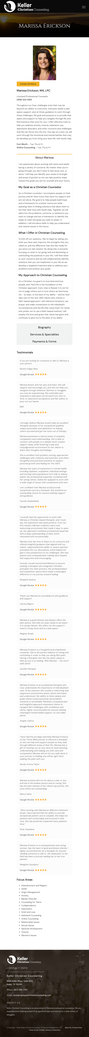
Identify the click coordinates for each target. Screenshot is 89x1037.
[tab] (44, 157)
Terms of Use (33, 1030)
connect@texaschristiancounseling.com (32, 995)
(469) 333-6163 (24, 99)
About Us (68, 1028)
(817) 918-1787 (21, 989)
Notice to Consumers (53, 1030)
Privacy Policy (77, 1028)
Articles (42, 1030)
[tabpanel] (44, 242)
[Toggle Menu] (83, 7)
